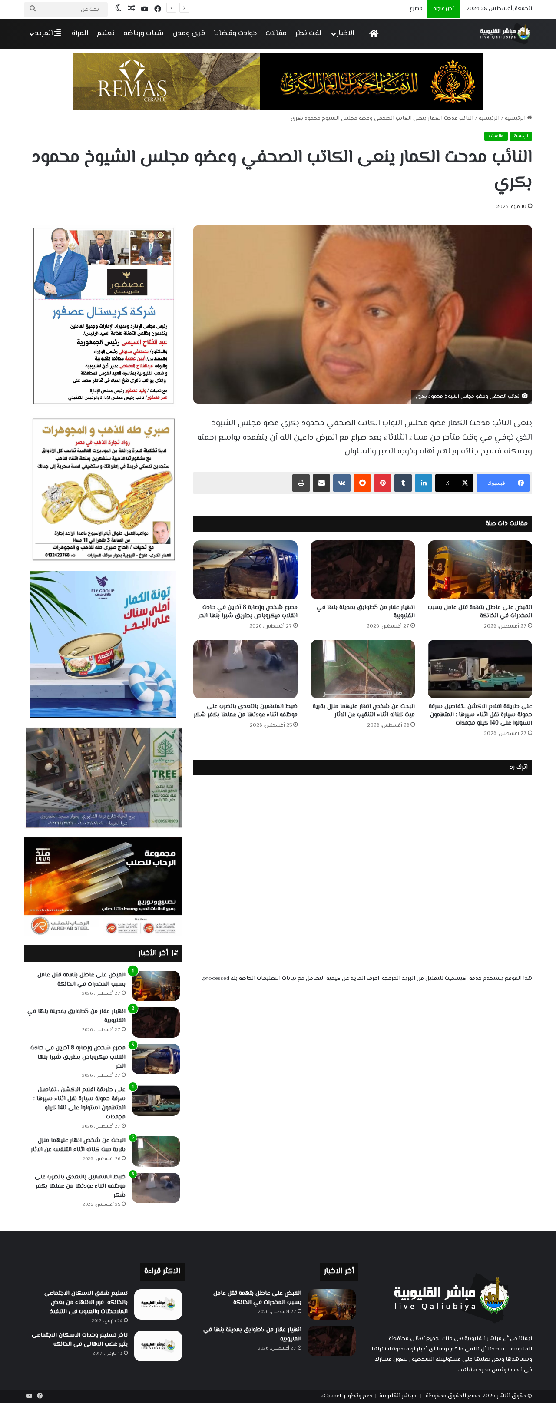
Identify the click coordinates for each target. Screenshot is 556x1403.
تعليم (106, 33)
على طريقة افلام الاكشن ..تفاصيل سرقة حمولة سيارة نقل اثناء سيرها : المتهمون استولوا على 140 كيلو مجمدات (480, 715)
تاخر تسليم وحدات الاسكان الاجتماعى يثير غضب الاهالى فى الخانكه (80, 1339)
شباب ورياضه (143, 33)
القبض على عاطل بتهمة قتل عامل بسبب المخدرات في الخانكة (480, 612)
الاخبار (345, 33)
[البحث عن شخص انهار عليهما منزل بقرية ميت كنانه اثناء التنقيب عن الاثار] (363, 669)
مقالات (276, 33)
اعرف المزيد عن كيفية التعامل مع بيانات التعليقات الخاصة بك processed (291, 978)
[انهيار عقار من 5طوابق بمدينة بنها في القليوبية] (363, 569)
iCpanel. (331, 1396)
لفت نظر (308, 33)
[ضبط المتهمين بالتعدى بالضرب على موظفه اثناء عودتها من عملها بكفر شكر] (245, 669)
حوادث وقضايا (235, 33)
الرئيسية (516, 118)
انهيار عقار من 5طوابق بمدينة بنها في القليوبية (366, 612)
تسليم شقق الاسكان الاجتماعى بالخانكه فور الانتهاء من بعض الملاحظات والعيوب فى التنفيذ (86, 1303)
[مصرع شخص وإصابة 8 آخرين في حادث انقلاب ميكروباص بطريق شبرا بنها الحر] (245, 569)
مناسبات (496, 136)
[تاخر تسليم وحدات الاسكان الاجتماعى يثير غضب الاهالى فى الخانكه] (158, 1346)
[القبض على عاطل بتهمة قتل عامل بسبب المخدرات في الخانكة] (480, 569)
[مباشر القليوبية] (505, 34)
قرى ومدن (188, 33)
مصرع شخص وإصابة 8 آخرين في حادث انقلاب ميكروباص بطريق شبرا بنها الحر (324, 8)
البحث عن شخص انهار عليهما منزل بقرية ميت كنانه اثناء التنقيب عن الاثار (364, 711)
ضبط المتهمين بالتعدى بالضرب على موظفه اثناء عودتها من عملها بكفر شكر (246, 711)
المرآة (80, 33)
